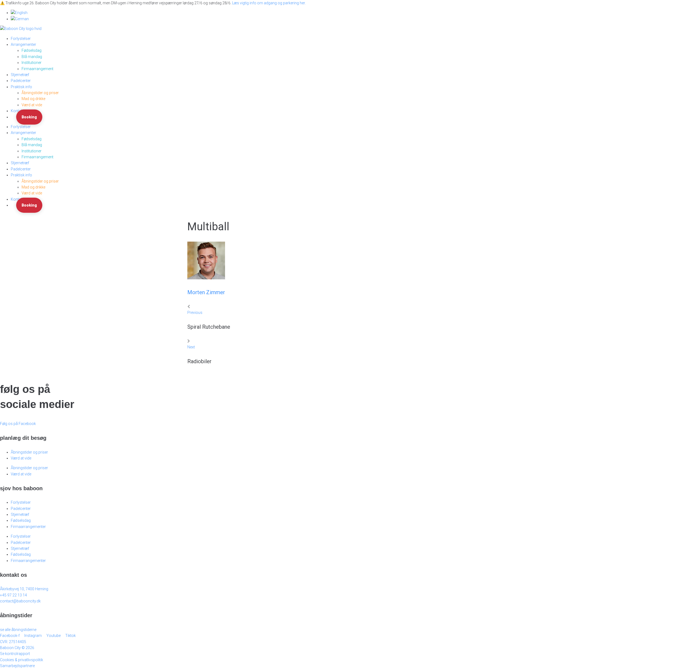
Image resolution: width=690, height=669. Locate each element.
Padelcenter (21, 80)
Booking (29, 117)
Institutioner (32, 62)
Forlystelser (21, 38)
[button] (17, 648)
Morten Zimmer (206, 292)
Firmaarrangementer (28, 526)
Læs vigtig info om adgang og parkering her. (269, 3)
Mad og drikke (33, 99)
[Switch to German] (20, 19)
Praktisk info (21, 87)
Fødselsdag (32, 50)
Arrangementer (23, 44)
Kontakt (17, 111)
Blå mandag (32, 56)
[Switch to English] (19, 13)
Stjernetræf (20, 75)
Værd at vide (32, 105)
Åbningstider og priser (40, 93)
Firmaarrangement (37, 69)
